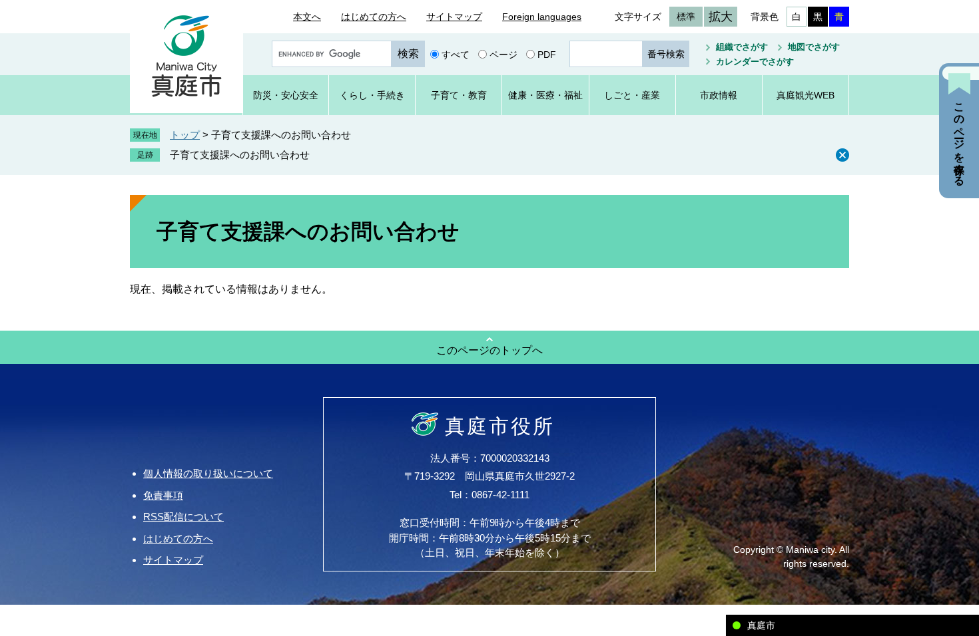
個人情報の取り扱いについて (208, 473)
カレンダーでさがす (755, 62)
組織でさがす (742, 47)
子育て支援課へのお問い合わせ (240, 154)
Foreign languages (541, 16)
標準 (686, 16)
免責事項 (163, 495)
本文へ (307, 16)
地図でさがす (814, 47)
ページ (503, 54)
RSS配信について (183, 516)
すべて (456, 54)
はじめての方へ (373, 16)
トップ (185, 134)
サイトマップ (454, 16)
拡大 (721, 16)
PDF (546, 54)
